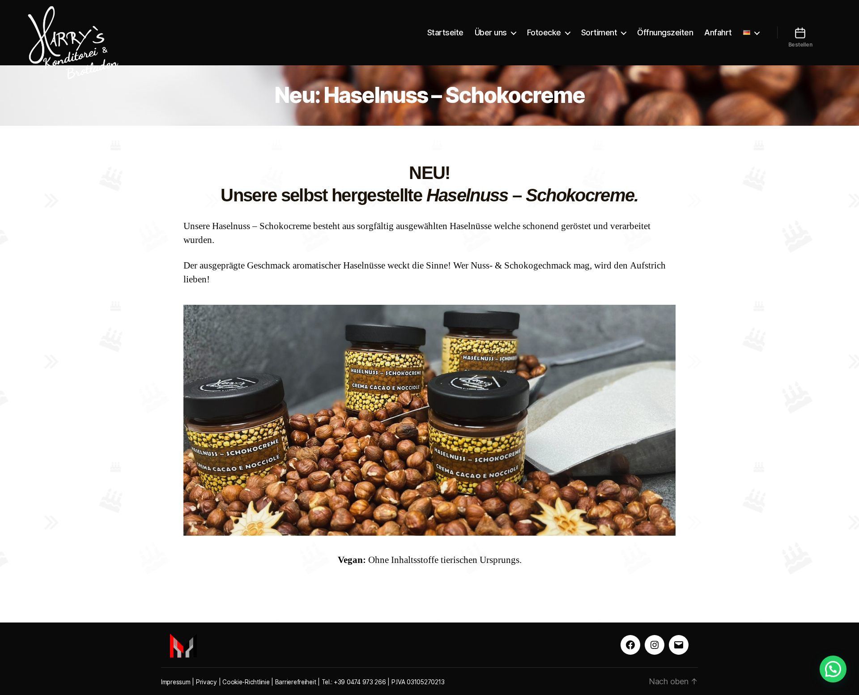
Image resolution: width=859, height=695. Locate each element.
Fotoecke (544, 32)
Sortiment (599, 32)
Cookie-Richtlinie (245, 682)
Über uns (491, 32)
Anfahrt (718, 32)
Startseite (445, 32)
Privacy (206, 682)
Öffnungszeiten (665, 32)
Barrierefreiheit (295, 682)
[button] (833, 669)
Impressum (176, 682)
